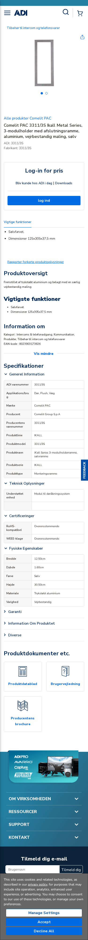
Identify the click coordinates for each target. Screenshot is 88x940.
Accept (44, 922)
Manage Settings (44, 912)
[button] (84, 470)
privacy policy (37, 884)
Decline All (44, 931)
